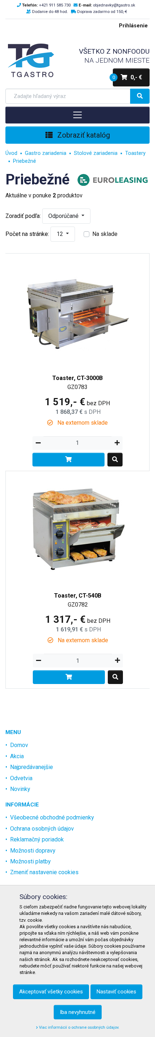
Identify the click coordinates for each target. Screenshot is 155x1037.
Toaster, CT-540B (77, 595)
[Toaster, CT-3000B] (77, 310)
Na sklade (105, 234)
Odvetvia (21, 778)
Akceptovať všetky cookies (51, 991)
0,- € (127, 77)
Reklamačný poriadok (37, 839)
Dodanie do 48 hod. (50, 11)
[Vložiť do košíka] (68, 459)
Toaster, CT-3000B (77, 378)
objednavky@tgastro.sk (114, 5)
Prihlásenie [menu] (133, 26)
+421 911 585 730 (55, 5)
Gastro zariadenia (45, 153)
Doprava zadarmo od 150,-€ (102, 11)
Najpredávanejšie (31, 767)
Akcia (17, 756)
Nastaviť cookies (116, 991)
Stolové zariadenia (96, 153)
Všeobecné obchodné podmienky (52, 817)
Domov (19, 745)
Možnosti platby (30, 861)
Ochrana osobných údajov (42, 828)
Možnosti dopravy (33, 850)
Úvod (11, 153)
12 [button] (61, 234)
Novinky (20, 789)
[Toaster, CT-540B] (78, 527)
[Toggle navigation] (77, 115)
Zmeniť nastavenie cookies (44, 872)
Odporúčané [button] (64, 216)
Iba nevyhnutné (78, 1012)
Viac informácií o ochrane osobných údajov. (78, 1027)
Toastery (135, 153)
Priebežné (24, 161)
